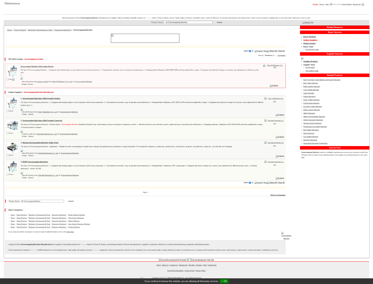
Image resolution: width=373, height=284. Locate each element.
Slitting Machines (309, 113)
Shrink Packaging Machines (313, 120)
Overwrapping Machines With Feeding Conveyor (42, 121)
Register (315, 4)
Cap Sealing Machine (310, 136)
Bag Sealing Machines (311, 130)
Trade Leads (341, 9)
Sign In (322, 4)
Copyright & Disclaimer (175, 271)
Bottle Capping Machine (311, 110)
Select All (273, 51)
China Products (20, 30)
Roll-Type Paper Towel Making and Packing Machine (321, 80)
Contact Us (174, 265)
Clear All (281, 51)
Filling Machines (74, 221)
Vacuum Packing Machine (312, 123)
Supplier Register (310, 61)
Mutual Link (357, 4)
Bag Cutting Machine (310, 83)
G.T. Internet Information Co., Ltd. (176, 277)
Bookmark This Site (206, 260)
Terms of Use (189, 271)
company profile (42, 81)
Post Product (310, 67)
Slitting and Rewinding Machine (314, 116)
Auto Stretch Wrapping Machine (79, 224)
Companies (326, 9)
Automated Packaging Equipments (315, 143)
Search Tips (309, 22)
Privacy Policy (201, 271)
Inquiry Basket (347, 4)
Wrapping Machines (310, 140)
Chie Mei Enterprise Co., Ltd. (47, 134)
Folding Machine (74, 227)
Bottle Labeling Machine (76, 215)
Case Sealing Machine (311, 90)
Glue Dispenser (308, 133)
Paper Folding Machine (311, 100)
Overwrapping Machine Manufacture (39, 92)
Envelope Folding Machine (312, 106)
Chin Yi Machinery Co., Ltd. (62, 81)
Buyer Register (309, 37)
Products (313, 9)
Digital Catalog (309, 43)
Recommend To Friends (176, 260)
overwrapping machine (33, 59)
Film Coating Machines (76, 218)
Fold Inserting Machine (311, 103)
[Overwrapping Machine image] (12, 71)
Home (364, 9)
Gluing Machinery (309, 96)
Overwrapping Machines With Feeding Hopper (37, 66)
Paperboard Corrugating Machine (315, 126)
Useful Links (212, 265)
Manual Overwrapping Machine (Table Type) (40, 143)
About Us (165, 265)
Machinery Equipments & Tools (40, 30)
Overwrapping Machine (83, 81)
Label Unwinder (308, 93)
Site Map (192, 265)
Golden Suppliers (310, 40)
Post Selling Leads (312, 71)
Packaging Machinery (63, 30)
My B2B (354, 9)
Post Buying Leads (312, 49)
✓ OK (224, 281)
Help (327, 4)
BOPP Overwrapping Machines (35, 162)
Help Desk (70, 232)
